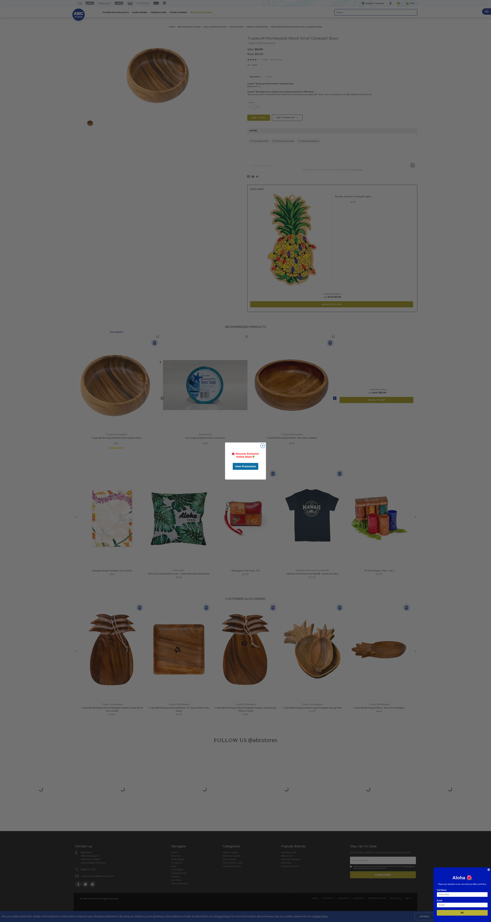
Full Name (442, 890)
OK (462, 913)
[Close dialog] (262, 445)
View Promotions (245, 466)
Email (439, 900)
